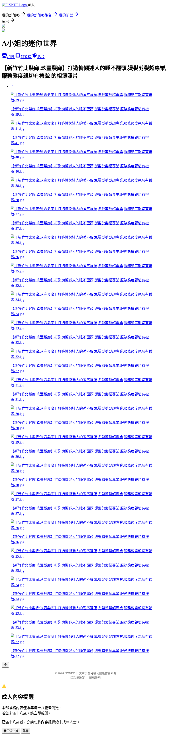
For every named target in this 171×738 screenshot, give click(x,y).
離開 (25, 731)
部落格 (26, 57)
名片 (41, 57)
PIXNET (70, 673)
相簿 (11, 57)
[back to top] (5, 665)
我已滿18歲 (11, 731)
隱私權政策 (77, 677)
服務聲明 (95, 677)
